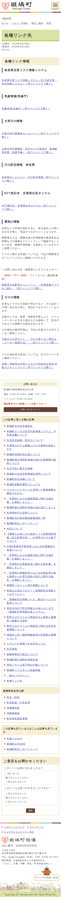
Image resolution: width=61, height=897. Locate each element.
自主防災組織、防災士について (25, 440)
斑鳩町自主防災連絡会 (20, 426)
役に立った (14, 773)
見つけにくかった (17, 802)
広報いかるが (14, 738)
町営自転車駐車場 (17, 718)
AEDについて (15, 528)
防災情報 (12, 649)
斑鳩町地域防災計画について (24, 454)
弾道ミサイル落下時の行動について (27, 665)
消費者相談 (13, 713)
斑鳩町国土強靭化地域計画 (22, 659)
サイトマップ (37, 827)
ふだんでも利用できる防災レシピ (26, 643)
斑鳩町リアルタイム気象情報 (24, 670)
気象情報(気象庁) (26, 108)
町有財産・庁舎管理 (18, 702)
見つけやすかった (17, 793)
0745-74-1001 (17, 857)
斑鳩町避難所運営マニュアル (24, 484)
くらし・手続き (20, 23)
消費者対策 (13, 708)
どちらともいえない (18, 778)
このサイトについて (14, 827)
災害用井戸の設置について (22, 513)
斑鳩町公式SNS (16, 744)
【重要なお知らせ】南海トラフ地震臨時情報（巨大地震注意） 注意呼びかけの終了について (31, 537)
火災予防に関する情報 (20, 468)
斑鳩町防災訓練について (21, 479)
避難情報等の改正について (22, 654)
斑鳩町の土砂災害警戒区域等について (29, 474)
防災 (49, 23)
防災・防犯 (37, 23)
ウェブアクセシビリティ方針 (19, 832)
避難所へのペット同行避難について (27, 585)
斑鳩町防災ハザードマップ (22, 523)
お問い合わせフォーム (30, 409)
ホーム (4, 23)
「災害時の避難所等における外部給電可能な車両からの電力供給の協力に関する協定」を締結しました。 (31, 576)
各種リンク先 (14, 681)
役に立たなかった (17, 782)
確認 (30, 810)
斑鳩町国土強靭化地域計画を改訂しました (31, 507)
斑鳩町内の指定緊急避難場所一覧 (26, 518)
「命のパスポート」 (18, 675)
